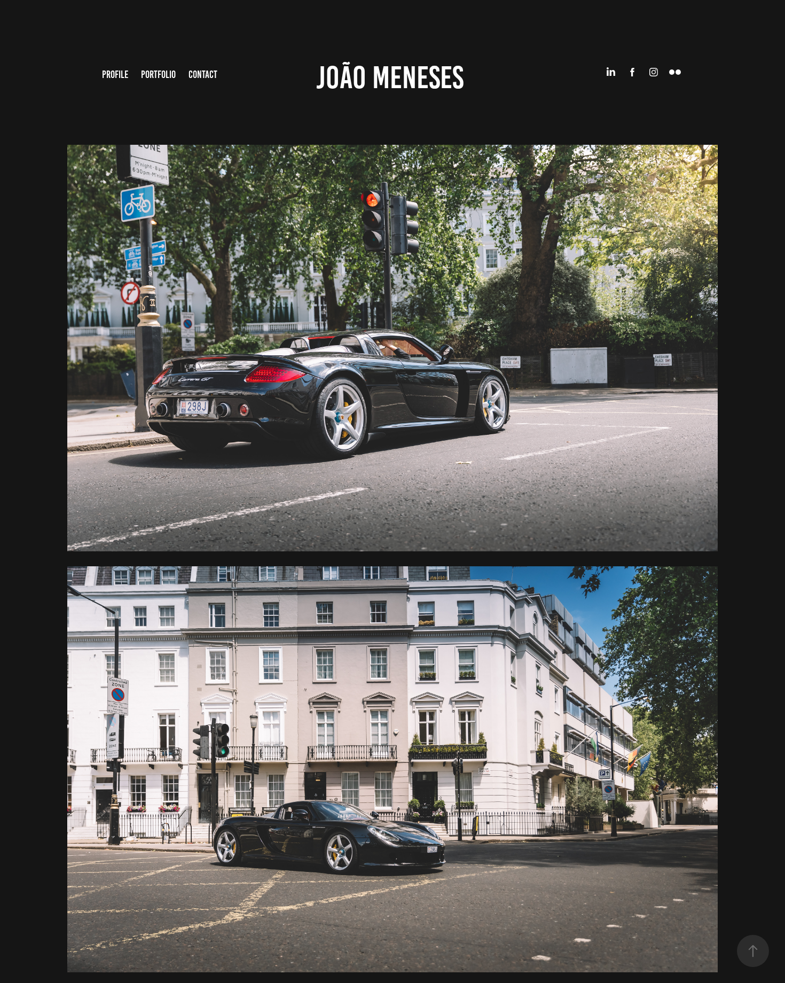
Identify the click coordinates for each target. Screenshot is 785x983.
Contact (203, 74)
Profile (115, 74)
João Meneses (390, 77)
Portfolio (158, 74)
